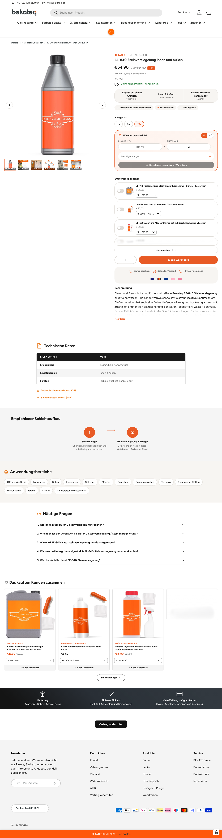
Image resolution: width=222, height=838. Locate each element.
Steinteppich (104, 22)
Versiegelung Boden (33, 43)
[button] (209, 12)
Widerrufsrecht (99, 781)
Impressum (200, 781)
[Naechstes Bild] (102, 105)
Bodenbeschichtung (133, 22)
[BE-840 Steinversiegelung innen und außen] (10, 165)
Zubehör (195, 22)
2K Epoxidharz (79, 22)
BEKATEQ (23, 825)
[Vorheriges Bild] (9, 105)
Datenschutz (201, 774)
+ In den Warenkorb (29, 667)
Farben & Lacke (51, 22)
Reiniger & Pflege (153, 788)
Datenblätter (201, 767)
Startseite (16, 43)
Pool (179, 22)
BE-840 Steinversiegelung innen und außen (67, 43)
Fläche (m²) (124, 141)
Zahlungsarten (99, 767)
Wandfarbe (161, 22)
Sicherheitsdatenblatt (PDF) (56, 397)
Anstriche (172, 141)
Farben (147, 760)
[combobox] (106, 12)
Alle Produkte (25, 22)
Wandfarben (150, 795)
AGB (93, 788)
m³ (210, 135)
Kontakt (95, 760)
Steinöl (147, 774)
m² (204, 135)
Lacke (146, 767)
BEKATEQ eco (202, 760)
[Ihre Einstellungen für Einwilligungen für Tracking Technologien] (216, 832)
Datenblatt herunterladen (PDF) (58, 390)
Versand (95, 774)
